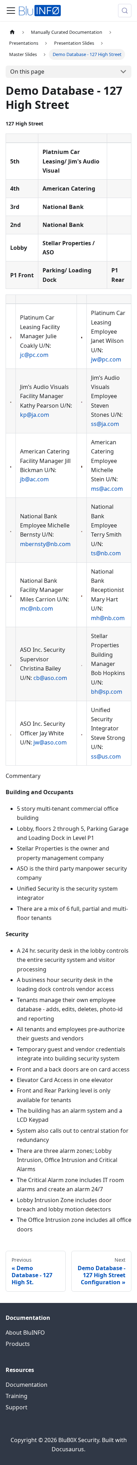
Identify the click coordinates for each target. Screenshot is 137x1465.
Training (16, 1396)
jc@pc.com (34, 355)
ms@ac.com (107, 489)
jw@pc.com (106, 359)
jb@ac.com (34, 479)
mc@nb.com (36, 608)
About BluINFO (25, 1332)
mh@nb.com (108, 618)
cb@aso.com (50, 678)
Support (16, 1407)
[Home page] (12, 32)
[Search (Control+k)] (124, 10)
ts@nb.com (106, 553)
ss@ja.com (105, 424)
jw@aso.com (50, 742)
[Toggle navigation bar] (11, 10)
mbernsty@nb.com (45, 544)
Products (18, 1344)
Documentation (26, 1385)
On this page (27, 71)
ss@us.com (106, 756)
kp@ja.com (34, 415)
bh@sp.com (106, 692)
